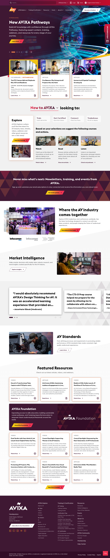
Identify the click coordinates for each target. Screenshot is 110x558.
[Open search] (11, 3)
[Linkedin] (10, 531)
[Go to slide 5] (21, 52)
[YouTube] (14, 531)
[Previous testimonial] (56, 317)
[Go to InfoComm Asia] (15, 239)
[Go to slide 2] (13, 52)
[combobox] (44, 108)
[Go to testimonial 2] (14, 317)
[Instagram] (25, 531)
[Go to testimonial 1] (11, 317)
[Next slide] (30, 52)
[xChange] (21, 531)
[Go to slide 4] (19, 52)
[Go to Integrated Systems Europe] (48, 239)
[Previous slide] (26, 52)
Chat (105, 553)
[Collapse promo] (104, 29)
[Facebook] (18, 531)
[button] (63, 3)
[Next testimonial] (60, 317)
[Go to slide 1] (9, 52)
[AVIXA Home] (12, 10)
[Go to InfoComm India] (32, 239)
